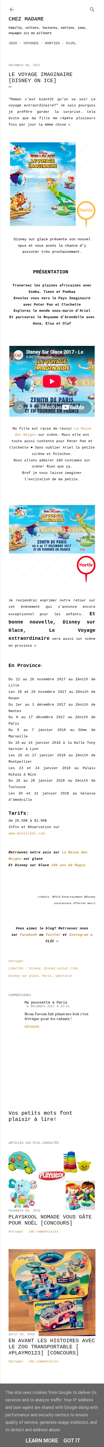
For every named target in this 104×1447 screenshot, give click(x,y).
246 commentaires (43, 1362)
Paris (46, 976)
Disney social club (61, 968)
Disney (34, 968)
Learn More (42, 1440)
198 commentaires (43, 1232)
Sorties (52, 43)
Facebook (28, 935)
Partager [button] (16, 961)
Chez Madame (26, 19)
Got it (72, 1440)
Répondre (32, 1027)
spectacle (63, 976)
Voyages (30, 43)
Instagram (78, 935)
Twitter (53, 935)
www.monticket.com (27, 834)
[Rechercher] (92, 8)
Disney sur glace (23, 976)
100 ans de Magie (68, 865)
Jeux (13, 43)
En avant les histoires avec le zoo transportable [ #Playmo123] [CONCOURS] (52, 1347)
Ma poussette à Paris (46, 1002)
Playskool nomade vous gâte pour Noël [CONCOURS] (50, 1220)
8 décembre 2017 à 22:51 (48, 1006)
